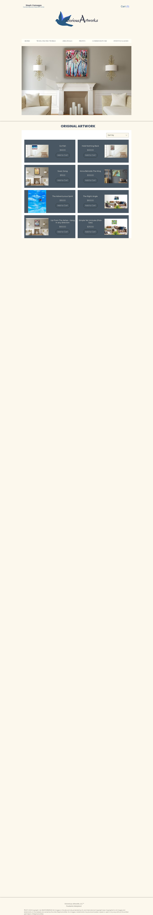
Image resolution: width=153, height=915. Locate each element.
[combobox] (117, 135)
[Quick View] (37, 151)
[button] (125, 6)
